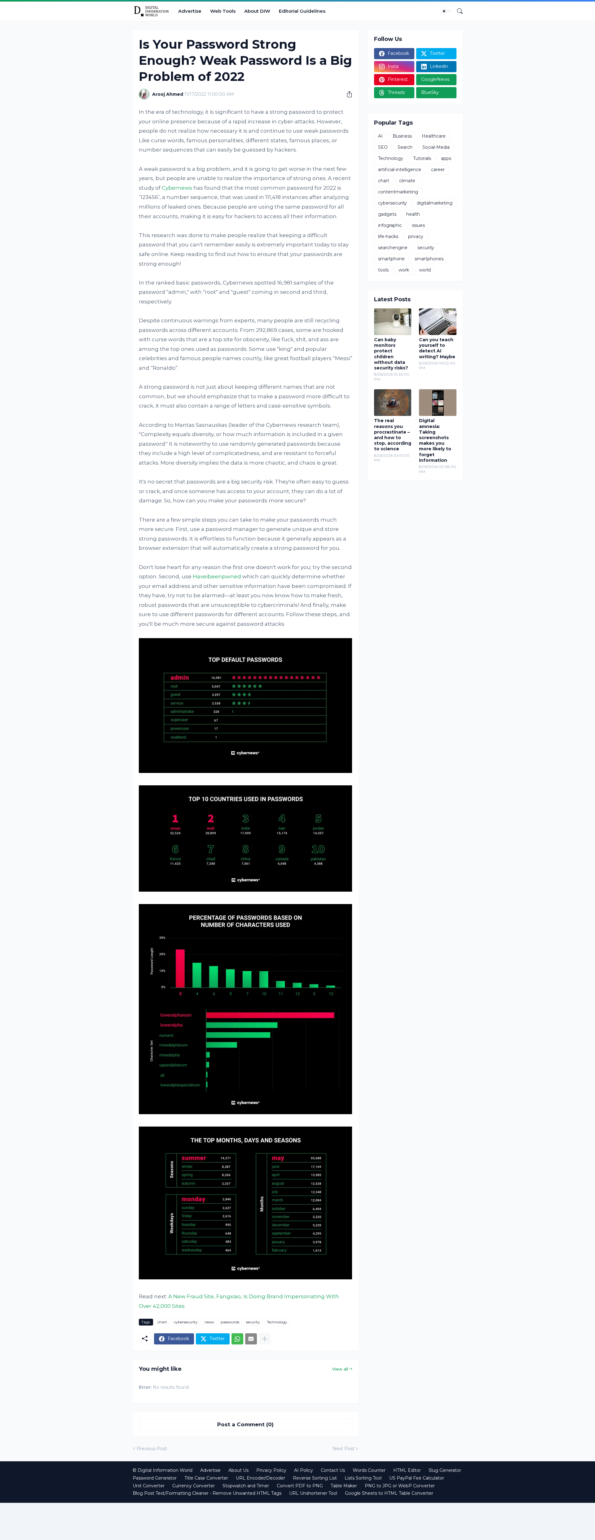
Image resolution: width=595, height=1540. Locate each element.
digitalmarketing (434, 203)
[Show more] (265, 1338)
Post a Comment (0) (245, 1424)
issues (418, 225)
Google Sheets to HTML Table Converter (389, 1493)
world (425, 270)
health (413, 214)
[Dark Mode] (446, 11)
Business (402, 136)
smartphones (429, 259)
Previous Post (152, 1448)
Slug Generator (445, 1470)
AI (380, 136)
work (404, 270)
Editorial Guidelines (302, 11)
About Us (238, 1470)
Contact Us (333, 1470)
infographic (390, 225)
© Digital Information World (162, 1470)
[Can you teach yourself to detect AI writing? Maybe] (437, 321)
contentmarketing (398, 192)
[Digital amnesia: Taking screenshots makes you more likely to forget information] (437, 402)
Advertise (189, 11)
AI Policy (303, 1470)
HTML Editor (407, 1470)
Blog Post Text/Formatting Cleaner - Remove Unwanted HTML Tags (207, 1493)
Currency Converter (193, 1486)
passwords (230, 1322)
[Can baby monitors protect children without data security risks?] (393, 321)
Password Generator (155, 1478)
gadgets (387, 214)
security (253, 1322)
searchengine (393, 247)
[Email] (251, 1338)
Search (405, 147)
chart (162, 1322)
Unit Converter (149, 1486)
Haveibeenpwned (217, 576)
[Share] (347, 94)
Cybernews (177, 188)
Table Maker (344, 1486)
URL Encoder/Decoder (260, 1478)
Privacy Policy (271, 1470)
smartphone (391, 259)
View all (340, 1368)
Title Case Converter (206, 1478)
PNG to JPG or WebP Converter (400, 1486)
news (209, 1322)
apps (446, 158)
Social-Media (436, 147)
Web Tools (223, 11)
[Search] (457, 11)
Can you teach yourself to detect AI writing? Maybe (437, 348)
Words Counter (369, 1470)
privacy (415, 236)
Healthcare (434, 136)
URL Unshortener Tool (313, 1493)
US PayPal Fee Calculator (416, 1478)
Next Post (344, 1448)
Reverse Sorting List (315, 1478)
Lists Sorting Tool (363, 1478)
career (438, 169)
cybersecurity (186, 1322)
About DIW (257, 11)
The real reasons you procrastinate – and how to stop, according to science (392, 435)
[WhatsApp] (237, 1338)
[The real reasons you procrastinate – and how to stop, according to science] (393, 402)
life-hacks (388, 236)
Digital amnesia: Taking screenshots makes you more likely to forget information (435, 440)
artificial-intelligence (399, 169)
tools (383, 270)
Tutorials (422, 158)
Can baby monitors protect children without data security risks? (391, 354)
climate (407, 180)
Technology (277, 1322)
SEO (383, 147)
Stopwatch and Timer (246, 1486)
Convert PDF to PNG (300, 1486)
